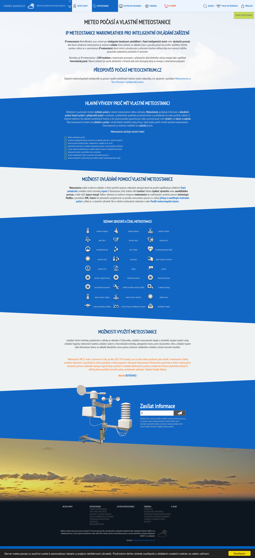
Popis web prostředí (98, 511)
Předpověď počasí (97, 524)
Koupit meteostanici (244, 15)
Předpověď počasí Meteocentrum (144, 540)
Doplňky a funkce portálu (101, 514)
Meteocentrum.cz (183, 78)
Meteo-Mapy (82, 6)
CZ (70, 1)
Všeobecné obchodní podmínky (157, 516)
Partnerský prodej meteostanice (157, 514)
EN (70, 7)
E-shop (172, 6)
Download (148, 509)
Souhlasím (239, 553)
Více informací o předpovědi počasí (127, 82)
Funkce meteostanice (98, 509)
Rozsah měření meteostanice (102, 516)
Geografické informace (154, 511)
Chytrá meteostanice (132, 6)
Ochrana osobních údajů (154, 519)
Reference (94, 521)
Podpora (153, 6)
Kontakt (147, 521)
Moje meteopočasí (230, 6)
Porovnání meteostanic (99, 519)
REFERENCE (131, 375)
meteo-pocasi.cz (14, 5)
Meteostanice (103, 6)
